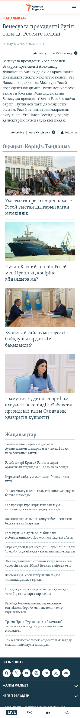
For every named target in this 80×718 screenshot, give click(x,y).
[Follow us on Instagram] (36, 673)
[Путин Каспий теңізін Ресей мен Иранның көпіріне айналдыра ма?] (40, 241)
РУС (29, 712)
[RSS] (56, 673)
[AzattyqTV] (48, 712)
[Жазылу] (66, 673)
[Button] (40, 53)
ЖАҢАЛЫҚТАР (14, 19)
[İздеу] (67, 712)
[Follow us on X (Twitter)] (16, 673)
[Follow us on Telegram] (46, 673)
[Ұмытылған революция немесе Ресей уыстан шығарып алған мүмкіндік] (40, 175)
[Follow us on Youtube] (26, 673)
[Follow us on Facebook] (7, 673)
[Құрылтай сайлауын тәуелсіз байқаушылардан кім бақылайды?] (40, 307)
